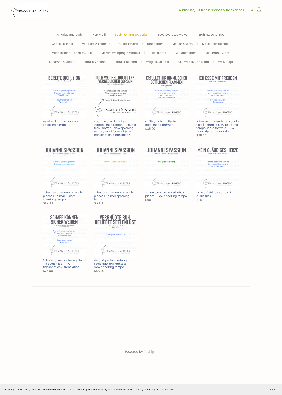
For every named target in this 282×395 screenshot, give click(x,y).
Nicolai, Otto (157, 53)
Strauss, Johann (95, 62)
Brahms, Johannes (211, 34)
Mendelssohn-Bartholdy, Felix (72, 53)
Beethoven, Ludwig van (173, 34)
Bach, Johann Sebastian (131, 34)
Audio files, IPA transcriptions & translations (211, 10)
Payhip (149, 352)
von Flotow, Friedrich (96, 43)
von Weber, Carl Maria (193, 62)
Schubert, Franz (185, 53)
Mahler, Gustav (182, 43)
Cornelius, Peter (62, 43)
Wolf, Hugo (225, 62)
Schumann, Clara (217, 53)
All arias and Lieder (70, 34)
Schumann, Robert (61, 62)
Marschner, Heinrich (215, 43)
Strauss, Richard (126, 62)
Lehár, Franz (155, 43)
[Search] (251, 9)
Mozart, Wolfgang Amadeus (120, 53)
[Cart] (268, 10)
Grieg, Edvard (128, 43)
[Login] (259, 9)
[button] (156, 352)
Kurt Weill (99, 34)
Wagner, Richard (157, 62)
